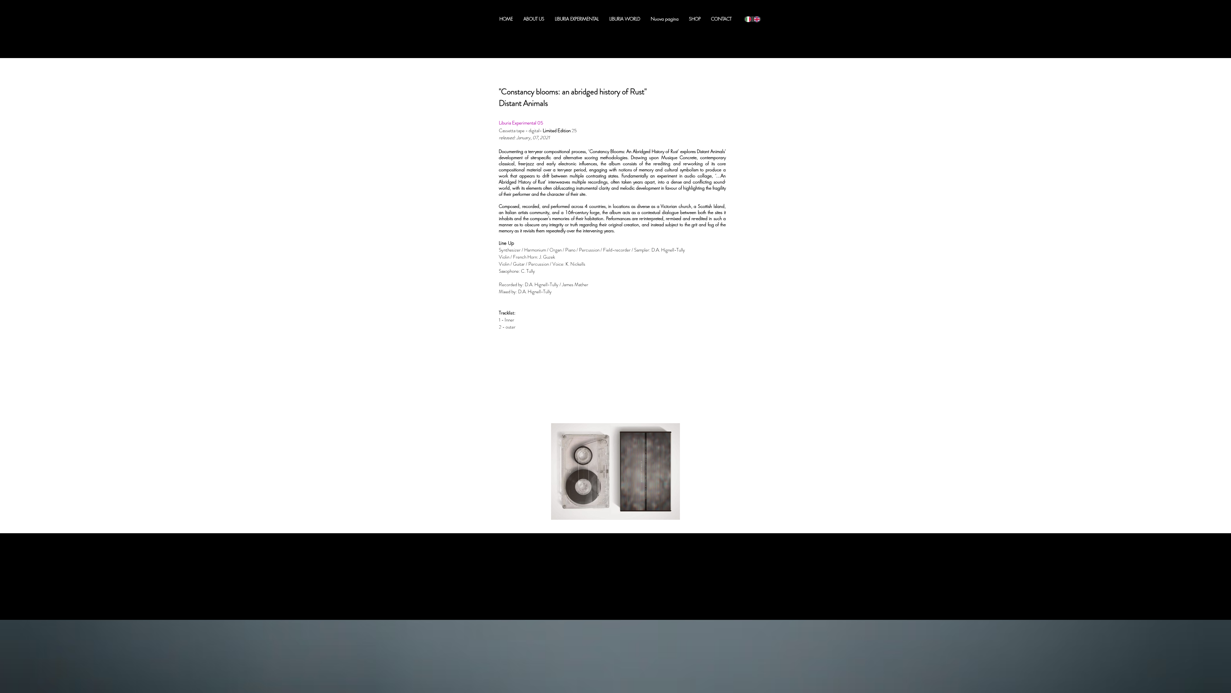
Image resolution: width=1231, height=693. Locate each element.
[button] (576, 19)
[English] (756, 19)
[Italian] (748, 19)
